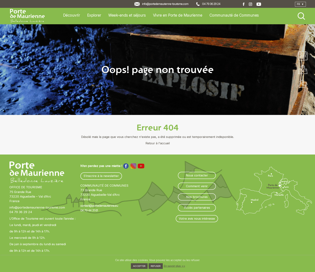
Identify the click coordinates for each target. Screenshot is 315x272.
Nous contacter (197, 175)
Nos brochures (197, 197)
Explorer (94, 15)
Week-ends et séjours (127, 15)
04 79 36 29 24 (211, 4)
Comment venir (197, 186)
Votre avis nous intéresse (197, 218)
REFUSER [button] (156, 266)
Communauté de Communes (234, 15)
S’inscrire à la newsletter (101, 176)
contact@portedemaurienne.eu (99, 205)
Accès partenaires (197, 207)
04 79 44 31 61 (89, 210)
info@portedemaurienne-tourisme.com (165, 4)
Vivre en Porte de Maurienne (177, 15)
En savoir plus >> (174, 266)
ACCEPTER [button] (139, 266)
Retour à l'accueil (157, 143)
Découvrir (71, 15)
